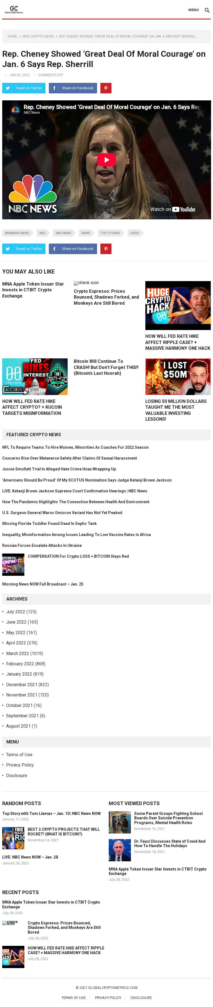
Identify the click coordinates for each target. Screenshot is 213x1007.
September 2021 (22, 715)
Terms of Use (19, 754)
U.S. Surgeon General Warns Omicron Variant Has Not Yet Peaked (62, 512)
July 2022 (15, 611)
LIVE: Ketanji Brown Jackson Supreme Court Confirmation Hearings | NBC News (74, 491)
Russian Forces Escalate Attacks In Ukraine (42, 545)
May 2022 (16, 632)
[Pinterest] (105, 88)
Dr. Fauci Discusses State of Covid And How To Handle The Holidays (170, 843)
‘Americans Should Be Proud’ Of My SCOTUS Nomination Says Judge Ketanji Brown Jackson (87, 480)
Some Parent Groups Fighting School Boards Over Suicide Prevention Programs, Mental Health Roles (168, 818)
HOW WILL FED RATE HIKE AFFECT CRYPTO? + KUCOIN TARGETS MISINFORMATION (32, 407)
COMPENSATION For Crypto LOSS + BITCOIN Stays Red (78, 556)
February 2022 (20, 663)
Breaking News (17, 233)
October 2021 (19, 705)
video (134, 233)
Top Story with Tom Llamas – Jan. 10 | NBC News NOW (51, 813)
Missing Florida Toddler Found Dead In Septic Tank (49, 523)
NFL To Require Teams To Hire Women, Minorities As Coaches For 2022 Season (75, 447)
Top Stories (110, 233)
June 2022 (16, 622)
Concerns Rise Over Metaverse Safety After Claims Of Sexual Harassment (69, 458)
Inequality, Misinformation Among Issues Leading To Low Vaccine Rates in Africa (76, 534)
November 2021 (21, 695)
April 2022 (16, 643)
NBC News (63, 233)
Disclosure (16, 775)
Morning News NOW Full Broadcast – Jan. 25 (42, 584)
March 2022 (17, 653)
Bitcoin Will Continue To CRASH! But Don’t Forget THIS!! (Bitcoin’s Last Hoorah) (106, 367)
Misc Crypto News (38, 36)
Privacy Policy (20, 765)
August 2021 (18, 726)
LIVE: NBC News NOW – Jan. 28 (30, 857)
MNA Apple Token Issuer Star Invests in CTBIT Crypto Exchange (33, 290)
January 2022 (19, 674)
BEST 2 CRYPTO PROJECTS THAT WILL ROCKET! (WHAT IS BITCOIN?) (64, 831)
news (86, 233)
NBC (42, 233)
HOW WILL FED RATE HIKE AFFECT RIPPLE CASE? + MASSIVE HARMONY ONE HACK (177, 342)
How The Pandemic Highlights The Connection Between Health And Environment (75, 502)
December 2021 (21, 684)
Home (12, 36)
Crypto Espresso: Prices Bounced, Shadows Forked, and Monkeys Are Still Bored (106, 297)
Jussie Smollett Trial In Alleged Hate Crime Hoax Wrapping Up (59, 469)
